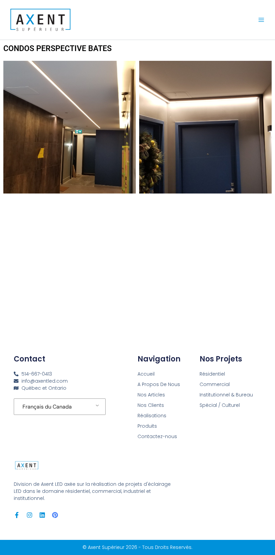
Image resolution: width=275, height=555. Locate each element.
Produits (147, 426)
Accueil (146, 374)
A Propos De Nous (159, 384)
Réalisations (152, 415)
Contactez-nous (157, 436)
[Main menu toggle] (261, 20)
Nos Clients (151, 405)
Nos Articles (151, 394)
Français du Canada (47, 406)
